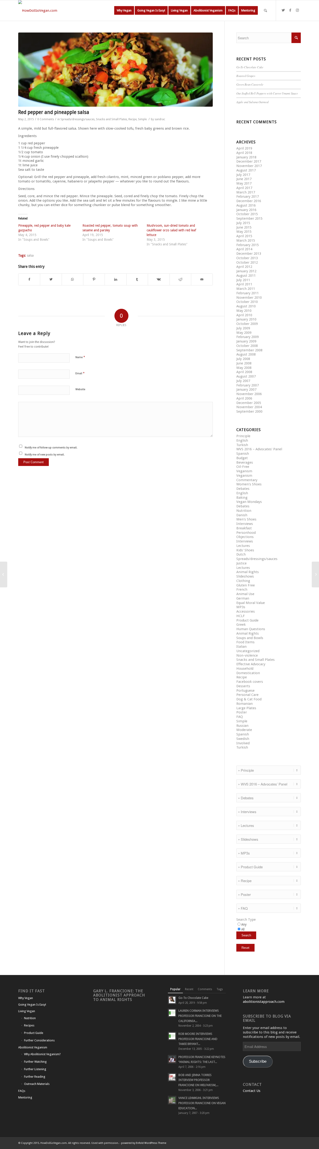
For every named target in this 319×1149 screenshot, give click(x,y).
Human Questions (250, 629)
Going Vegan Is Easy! (32, 1004)
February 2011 (247, 293)
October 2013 (247, 258)
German (242, 598)
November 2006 (249, 394)
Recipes (29, 1025)
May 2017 (244, 183)
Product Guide (247, 620)
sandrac (160, 119)
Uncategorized (247, 651)
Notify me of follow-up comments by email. (51, 447)
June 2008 (244, 363)
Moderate (244, 730)
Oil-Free (242, 467)
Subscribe (257, 1061)
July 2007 (243, 381)
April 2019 (244, 148)
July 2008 (243, 359)
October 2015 (247, 214)
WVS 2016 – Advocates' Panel (259, 449)
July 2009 (243, 328)
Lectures (243, 546)
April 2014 (244, 249)
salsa (30, 255)
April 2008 (244, 372)
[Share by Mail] (202, 279)
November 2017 (249, 166)
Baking (242, 497)
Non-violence (247, 655)
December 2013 (248, 253)
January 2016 (246, 210)
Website (80, 389)
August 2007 (246, 376)
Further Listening (35, 1069)
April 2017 (244, 188)
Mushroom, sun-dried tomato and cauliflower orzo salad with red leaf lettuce (171, 230)
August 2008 (246, 354)
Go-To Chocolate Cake (249, 67)
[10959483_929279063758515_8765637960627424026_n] (115, 70)
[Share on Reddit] (180, 279)
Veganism (244, 471)
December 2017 (248, 161)
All (243, 929)
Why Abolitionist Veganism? (42, 1054)
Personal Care (247, 695)
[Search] (265, 10)
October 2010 (247, 302)
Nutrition (243, 511)
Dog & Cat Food (249, 699)
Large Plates (246, 708)
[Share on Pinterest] (94, 279)
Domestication (248, 673)
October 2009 (247, 324)
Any (244, 924)
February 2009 (247, 337)
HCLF (240, 616)
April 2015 (244, 236)
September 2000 (249, 411)
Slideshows (245, 576)
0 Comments (45, 119)
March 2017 (245, 192)
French (241, 589)
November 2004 (249, 407)
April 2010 (244, 315)
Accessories (245, 611)
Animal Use (245, 594)
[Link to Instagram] (297, 10)
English (242, 440)
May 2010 (244, 311)
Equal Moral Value (250, 603)
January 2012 (246, 271)
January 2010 (246, 319)
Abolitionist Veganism (32, 1047)
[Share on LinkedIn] (115, 279)
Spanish (242, 453)
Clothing (243, 581)
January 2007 (246, 389)
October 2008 (247, 346)
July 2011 (243, 280)
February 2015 (247, 245)
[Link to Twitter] (283, 10)
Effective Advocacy (250, 664)
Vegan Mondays (249, 502)
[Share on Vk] (158, 279)
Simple (142, 119)
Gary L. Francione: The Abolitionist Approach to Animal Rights (119, 995)
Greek (241, 624)
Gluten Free (245, 585)
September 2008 (249, 350)
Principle (243, 436)
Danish (241, 515)
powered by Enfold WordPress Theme (143, 1143)
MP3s (240, 607)
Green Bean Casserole (249, 84)
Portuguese (245, 690)
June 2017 (244, 179)
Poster (241, 712)
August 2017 (246, 170)
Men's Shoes (246, 519)
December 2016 (248, 201)
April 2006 (244, 398)
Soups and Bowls (249, 638)
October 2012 (247, 262)
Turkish (242, 445)
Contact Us (251, 1091)
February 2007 (247, 385)
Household (244, 668)
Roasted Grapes (245, 76)
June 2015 (244, 227)
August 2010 (246, 306)
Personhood (246, 533)
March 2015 (245, 240)
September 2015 (249, 218)
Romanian (244, 704)
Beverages (244, 462)
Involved (243, 743)
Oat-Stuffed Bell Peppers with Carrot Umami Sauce (267, 93)
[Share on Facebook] (29, 279)
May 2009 (244, 333)
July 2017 (243, 175)
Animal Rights (247, 572)
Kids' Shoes (245, 550)
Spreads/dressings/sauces (77, 119)
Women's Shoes (249, 484)
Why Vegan (25, 998)
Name (80, 357)
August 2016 (246, 205)
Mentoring (25, 1097)
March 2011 (245, 289)
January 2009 (246, 341)
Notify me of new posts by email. (44, 454)
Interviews (244, 524)
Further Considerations (39, 1040)
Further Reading (34, 1076)
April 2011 (244, 284)
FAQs (21, 1091)
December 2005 (248, 403)
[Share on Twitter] (50, 279)
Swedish (242, 739)
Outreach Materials (37, 1084)
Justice (241, 563)
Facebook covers (249, 682)
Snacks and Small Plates (111, 119)
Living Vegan (26, 1011)
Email (80, 373)
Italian (241, 646)
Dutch (241, 554)
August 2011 (246, 275)
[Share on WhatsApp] (72, 279)
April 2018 (244, 153)
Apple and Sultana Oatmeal (252, 102)
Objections (245, 537)
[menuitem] (124, 10)
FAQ (239, 717)
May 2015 (244, 231)
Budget (242, 458)
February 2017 (247, 196)
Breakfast (244, 528)
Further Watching (35, 1061)
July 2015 (243, 223)
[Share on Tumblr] (137, 279)
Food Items (245, 642)
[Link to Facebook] (290, 10)
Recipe (132, 119)
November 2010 (249, 297)
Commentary (246, 480)
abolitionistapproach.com (263, 1002)
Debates (242, 489)
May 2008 (244, 368)
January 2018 (246, 157)
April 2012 (244, 267)
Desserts (243, 686)
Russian (242, 726)
